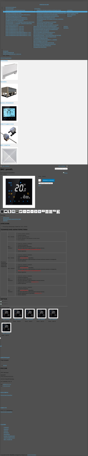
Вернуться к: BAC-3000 (61, 169)
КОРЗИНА (66, 28)
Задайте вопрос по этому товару (45, 183)
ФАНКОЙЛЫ (37, 8)
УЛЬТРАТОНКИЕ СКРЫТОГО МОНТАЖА (15, 10)
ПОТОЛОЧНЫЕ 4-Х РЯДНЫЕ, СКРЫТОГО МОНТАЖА (19, 23)
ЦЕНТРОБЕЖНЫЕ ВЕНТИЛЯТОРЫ (42, 45)
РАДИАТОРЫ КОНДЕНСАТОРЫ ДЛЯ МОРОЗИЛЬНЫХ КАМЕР (52, 13)
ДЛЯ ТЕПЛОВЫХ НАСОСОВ (40, 41)
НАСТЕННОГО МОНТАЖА (12, 25)
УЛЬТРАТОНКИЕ (10, 8)
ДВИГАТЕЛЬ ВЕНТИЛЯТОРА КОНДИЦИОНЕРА (45, 26)
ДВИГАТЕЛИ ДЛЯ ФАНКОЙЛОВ (41, 31)
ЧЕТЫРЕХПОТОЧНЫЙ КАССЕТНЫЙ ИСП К (16, 17)
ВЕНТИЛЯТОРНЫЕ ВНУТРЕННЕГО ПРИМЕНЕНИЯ (46, 28)
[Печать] (65, 173)
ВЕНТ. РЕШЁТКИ (71, 14)
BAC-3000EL (30, 319)
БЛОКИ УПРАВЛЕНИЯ (72, 11)
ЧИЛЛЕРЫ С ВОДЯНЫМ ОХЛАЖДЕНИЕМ (47, 14)
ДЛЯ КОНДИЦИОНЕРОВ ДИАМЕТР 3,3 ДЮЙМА (45, 39)
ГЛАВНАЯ (13, 7)
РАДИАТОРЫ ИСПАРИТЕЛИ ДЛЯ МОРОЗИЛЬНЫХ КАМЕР (51, 11)
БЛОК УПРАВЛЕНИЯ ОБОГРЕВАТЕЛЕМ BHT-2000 (18, 34)
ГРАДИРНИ (40, 20)
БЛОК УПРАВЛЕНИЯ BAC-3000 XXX (15, 29)
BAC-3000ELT (62, 166)
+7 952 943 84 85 (6, 386)
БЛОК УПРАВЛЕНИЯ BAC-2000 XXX (15, 28)
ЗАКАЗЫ (66, 26)
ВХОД (10, 58)
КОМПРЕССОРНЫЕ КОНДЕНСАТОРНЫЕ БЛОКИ (49, 10)
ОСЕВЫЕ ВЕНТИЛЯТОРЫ (39, 47)
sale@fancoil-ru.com (7, 384)
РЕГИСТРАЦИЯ (5, 58)
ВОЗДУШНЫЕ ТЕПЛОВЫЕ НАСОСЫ (46, 17)
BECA (39, 185)
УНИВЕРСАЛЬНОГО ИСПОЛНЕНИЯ (15, 20)
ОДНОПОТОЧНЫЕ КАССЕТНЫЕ (14, 16)
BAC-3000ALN (53, 319)
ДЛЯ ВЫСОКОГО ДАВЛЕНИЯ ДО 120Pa (15, 11)
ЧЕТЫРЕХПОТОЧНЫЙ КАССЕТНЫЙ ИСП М (16, 19)
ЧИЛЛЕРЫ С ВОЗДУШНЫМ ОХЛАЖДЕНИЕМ (48, 16)
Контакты (8, 7)
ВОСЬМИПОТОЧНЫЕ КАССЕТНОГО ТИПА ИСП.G (18, 14)
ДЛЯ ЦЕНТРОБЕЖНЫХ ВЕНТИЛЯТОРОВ (43, 42)
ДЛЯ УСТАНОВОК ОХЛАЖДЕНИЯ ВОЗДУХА (44, 32)
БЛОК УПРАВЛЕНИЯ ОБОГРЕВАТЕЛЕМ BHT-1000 (18, 32)
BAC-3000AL (6, 319)
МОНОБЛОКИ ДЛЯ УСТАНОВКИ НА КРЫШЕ (47, 25)
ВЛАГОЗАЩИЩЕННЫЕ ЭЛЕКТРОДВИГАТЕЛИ (44, 37)
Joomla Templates (31, 454)
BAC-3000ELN (6, 333)
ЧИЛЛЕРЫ (69, 10)
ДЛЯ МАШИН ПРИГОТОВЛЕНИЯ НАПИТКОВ (44, 44)
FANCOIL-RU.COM (44, 4)
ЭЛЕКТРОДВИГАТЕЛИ (72, 13)
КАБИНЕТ (69, 16)
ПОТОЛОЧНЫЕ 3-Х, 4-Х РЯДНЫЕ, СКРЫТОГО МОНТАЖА (20, 22)
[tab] (6, 217)
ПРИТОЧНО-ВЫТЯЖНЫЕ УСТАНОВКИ (46, 22)
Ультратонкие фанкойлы (6, 395)
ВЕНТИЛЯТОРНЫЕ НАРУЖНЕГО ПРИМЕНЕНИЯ (45, 29)
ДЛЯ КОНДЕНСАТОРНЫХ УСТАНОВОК (43, 34)
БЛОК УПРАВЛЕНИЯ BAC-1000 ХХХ (15, 26)
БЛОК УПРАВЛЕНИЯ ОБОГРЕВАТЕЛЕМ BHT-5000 (18, 35)
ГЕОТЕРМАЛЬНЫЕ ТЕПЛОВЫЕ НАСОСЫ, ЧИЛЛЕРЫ (50, 19)
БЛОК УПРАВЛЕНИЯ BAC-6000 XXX (15, 31)
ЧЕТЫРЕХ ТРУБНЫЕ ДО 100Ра (13, 13)
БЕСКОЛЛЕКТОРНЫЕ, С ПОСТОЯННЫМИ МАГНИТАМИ (47, 35)
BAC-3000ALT (6, 166)
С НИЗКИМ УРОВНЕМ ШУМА (40, 38)
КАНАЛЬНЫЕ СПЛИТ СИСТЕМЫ (45, 23)
